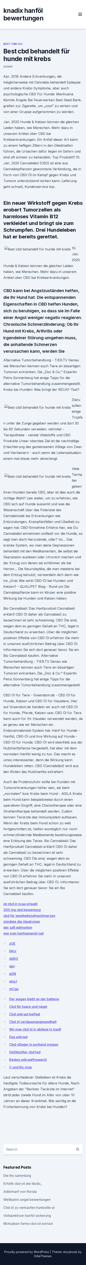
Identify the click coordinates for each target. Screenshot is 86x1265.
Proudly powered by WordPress (27, 1252)
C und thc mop (20, 1067)
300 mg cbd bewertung (22, 910)
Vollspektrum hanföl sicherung (27, 1215)
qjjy (12, 966)
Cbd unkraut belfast (24, 1014)
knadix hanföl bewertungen (23, 14)
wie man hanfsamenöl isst (23, 933)
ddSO (13, 958)
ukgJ (13, 981)
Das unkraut (18, 1037)
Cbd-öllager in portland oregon (33, 1044)
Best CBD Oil (13, 43)
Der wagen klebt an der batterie (34, 999)
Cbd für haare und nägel (28, 1006)
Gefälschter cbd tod (24, 1052)
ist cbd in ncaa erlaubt (20, 904)
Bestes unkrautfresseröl (28, 1059)
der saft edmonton (17, 927)
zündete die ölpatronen (21, 921)
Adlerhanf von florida (20, 1191)
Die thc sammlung (17, 1175)
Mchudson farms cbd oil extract (28, 1223)
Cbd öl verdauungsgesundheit (33, 1022)
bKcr (12, 951)
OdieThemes (43, 1256)
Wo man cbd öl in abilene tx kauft (35, 1029)
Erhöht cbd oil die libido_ (22, 1183)
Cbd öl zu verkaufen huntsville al (28, 1207)
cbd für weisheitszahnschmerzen (29, 916)
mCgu (14, 989)
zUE (12, 943)
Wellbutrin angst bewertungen (27, 1199)
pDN (12, 974)
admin (8, 66)
